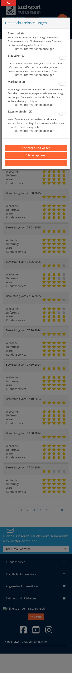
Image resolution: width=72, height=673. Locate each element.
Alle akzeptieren (36, 155)
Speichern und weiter (36, 148)
